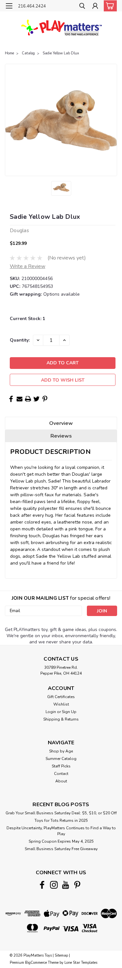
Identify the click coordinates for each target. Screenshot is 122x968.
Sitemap (61, 955)
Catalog (28, 53)
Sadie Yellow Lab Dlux (61, 53)
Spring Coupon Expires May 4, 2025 (61, 841)
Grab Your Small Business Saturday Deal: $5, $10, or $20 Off (61, 813)
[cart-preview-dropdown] (109, 5)
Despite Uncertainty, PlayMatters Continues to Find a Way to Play (61, 830)
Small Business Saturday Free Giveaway (61, 848)
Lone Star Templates (80, 962)
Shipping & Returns (61, 719)
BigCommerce (36, 962)
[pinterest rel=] (77, 885)
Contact (61, 773)
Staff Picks (61, 766)
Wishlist (61, 704)
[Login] (95, 6)
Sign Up (69, 711)
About (61, 781)
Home (9, 53)
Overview (61, 423)
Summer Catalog (61, 758)
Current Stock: (27, 319)
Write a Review (27, 266)
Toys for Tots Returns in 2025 (61, 820)
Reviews (61, 436)
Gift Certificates (61, 696)
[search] (82, 6)
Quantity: (20, 340)
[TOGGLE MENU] (9, 6)
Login (51, 711)
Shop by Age (61, 751)
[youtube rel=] (65, 885)
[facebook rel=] (42, 885)
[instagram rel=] (54, 885)
